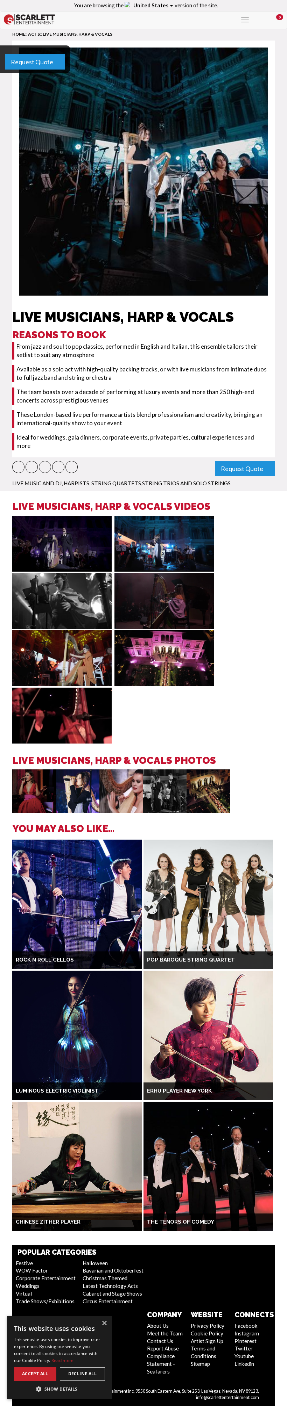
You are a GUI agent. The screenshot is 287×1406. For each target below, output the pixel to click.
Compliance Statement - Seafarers (161, 1364)
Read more (62, 1360)
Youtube (244, 1356)
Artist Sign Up (207, 1341)
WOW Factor (32, 1270)
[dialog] (59, 1357)
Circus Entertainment (108, 1301)
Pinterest (245, 1341)
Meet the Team (165, 1333)
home (18, 34)
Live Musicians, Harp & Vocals (77, 34)
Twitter (243, 1348)
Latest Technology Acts (110, 1286)
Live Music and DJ (37, 483)
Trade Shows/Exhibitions (45, 1301)
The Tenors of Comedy (180, 1221)
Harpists (76, 483)
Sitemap (200, 1364)
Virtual (24, 1293)
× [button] (104, 1323)
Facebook (246, 1325)
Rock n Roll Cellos (45, 959)
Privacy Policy (207, 1325)
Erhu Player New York (179, 1090)
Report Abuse (163, 1348)
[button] (18, 467)
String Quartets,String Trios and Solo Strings (161, 483)
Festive (24, 1263)
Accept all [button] (35, 1374)
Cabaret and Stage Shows (112, 1293)
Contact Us (160, 1341)
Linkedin (244, 1364)
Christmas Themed (105, 1278)
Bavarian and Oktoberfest (113, 1270)
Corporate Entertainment (46, 1278)
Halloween (95, 1263)
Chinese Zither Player (48, 1221)
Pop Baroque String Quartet (191, 959)
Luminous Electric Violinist (57, 1090)
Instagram (246, 1333)
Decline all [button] (82, 1374)
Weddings (28, 1286)
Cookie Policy (207, 1333)
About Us (158, 1325)
